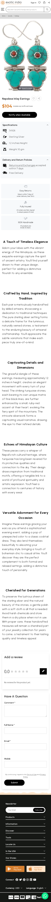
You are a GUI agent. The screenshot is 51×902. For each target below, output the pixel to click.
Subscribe (38, 810)
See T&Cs (30, 196)
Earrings (17, 16)
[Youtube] (34, 879)
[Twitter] (20, 879)
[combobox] (25, 9)
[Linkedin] (31, 879)
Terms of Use (31, 774)
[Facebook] (17, 879)
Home (3, 16)
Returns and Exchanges (22, 165)
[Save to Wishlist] (33, 99)
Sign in (33, 3)
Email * (7, 741)
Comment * (9, 702)
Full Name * (9, 725)
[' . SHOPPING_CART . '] (44, 2)
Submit (14, 782)
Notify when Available (19, 115)
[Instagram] (27, 879)
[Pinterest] (24, 879)
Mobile (7, 758)
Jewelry (10, 16)
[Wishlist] (39, 2)
